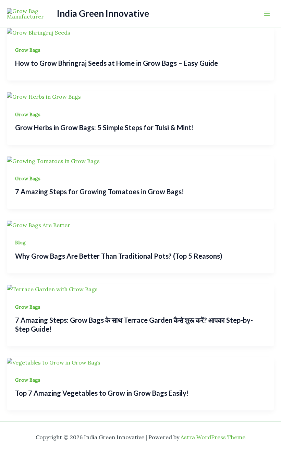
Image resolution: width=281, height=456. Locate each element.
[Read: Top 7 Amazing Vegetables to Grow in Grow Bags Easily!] (53, 361)
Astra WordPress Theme (213, 437)
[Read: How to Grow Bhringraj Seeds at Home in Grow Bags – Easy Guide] (38, 31)
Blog (20, 242)
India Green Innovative (103, 13)
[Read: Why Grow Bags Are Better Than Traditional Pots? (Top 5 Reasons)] (38, 224)
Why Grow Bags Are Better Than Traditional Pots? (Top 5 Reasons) (118, 256)
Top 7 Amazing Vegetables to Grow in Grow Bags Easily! (102, 393)
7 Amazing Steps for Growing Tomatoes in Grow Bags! (99, 191)
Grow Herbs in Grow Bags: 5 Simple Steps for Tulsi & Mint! (104, 127)
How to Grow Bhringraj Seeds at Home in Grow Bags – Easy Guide (116, 63)
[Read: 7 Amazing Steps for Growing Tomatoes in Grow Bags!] (53, 160)
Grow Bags (27, 50)
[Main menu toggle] (267, 13)
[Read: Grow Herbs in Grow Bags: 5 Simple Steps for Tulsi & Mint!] (44, 96)
